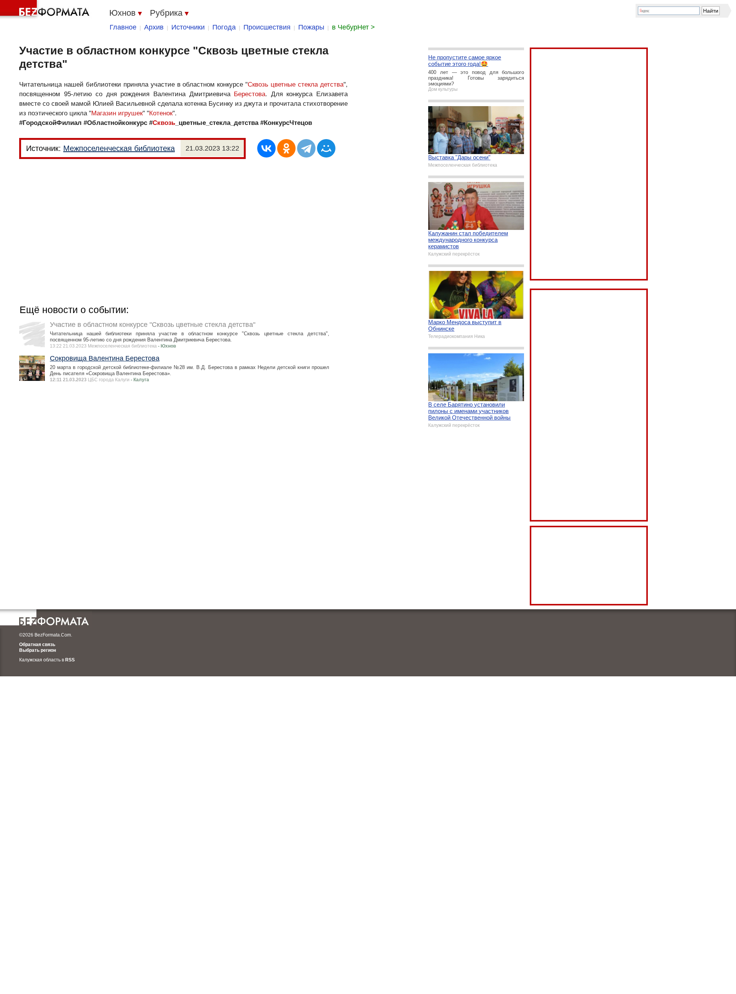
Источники (188, 27)
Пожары (311, 27)
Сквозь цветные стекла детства (295, 84)
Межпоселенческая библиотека (119, 148)
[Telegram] (306, 148)
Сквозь (164, 122)
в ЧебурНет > (353, 27)
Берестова (249, 94)
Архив (154, 27)
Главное (123, 27)
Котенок (160, 113)
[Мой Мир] (326, 148)
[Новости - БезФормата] (46, 9)
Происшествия (267, 27)
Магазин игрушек (117, 113)
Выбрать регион (37, 650)
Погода (224, 27)
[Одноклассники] (286, 148)
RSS (70, 660)
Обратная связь (37, 644)
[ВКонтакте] (266, 148)
